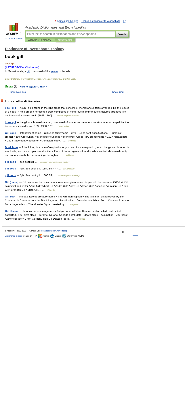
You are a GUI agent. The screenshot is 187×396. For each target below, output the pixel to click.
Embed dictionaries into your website (100, 21)
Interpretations (65, 40)
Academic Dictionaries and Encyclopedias (55, 27)
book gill (10, 107)
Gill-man (10, 196)
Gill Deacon (12, 211)
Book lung (11, 147)
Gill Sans (10, 132)
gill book (10, 161)
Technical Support (48, 231)
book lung (118, 91)
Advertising (62, 231)
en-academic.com (13, 38)
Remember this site (68, 21)
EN (124, 21)
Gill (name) (11, 182)
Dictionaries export (13, 236)
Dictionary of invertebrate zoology (40, 40)
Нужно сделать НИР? (33, 86)
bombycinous (18, 91)
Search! (122, 34)
